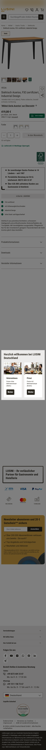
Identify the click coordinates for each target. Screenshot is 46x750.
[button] (13, 379)
